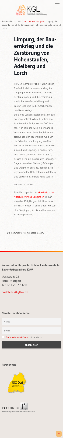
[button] (57, 6)
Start (24, 21)
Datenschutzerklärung (17, 337)
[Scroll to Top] (59, 434)
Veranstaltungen (36, 21)
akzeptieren (24, 337)
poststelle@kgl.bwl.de (15, 292)
